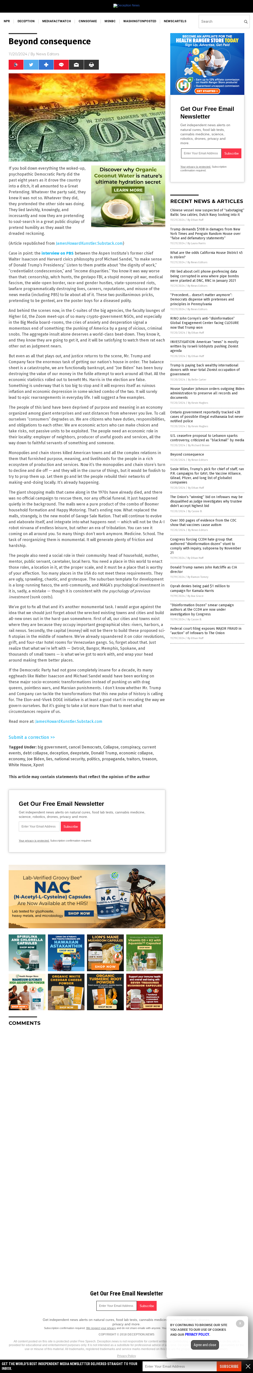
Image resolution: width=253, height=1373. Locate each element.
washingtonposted (139, 21)
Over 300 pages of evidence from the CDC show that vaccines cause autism (203, 522)
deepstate (79, 753)
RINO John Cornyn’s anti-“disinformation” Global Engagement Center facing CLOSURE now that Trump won (204, 322)
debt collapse (35, 753)
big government (52, 747)
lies (49, 759)
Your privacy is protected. (34, 840)
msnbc (110, 21)
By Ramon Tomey (198, 577)
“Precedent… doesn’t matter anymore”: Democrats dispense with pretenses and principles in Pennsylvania (202, 299)
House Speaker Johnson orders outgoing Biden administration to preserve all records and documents (207, 393)
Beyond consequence (187, 454)
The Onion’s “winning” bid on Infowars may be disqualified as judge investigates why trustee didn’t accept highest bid (206, 501)
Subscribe (229, 1366)
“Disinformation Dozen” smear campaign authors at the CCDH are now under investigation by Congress (202, 609)
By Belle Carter (197, 379)
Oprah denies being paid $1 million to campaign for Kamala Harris (200, 588)
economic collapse (136, 753)
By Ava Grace (196, 596)
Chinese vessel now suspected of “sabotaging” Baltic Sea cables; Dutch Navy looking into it (207, 212)
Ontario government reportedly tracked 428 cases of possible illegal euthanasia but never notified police (207, 416)
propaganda (113, 759)
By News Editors (197, 262)
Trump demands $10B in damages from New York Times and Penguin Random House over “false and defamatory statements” (205, 233)
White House (20, 765)
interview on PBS (58, 253)
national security (69, 759)
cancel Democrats (85, 747)
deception (26, 21)
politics (93, 759)
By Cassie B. (195, 511)
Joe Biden (35, 759)
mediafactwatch (56, 21)
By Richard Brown (199, 445)
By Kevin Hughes (198, 402)
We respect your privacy (101, 1328)
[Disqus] (87, 1091)
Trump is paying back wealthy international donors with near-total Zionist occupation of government (205, 369)
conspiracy (130, 747)
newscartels (175, 21)
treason (149, 759)
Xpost (38, 765)
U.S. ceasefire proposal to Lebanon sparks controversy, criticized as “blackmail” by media (207, 438)
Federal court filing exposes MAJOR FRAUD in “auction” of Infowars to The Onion (205, 630)
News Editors (47, 54)
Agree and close (205, 1345)
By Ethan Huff (195, 220)
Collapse (111, 747)
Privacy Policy (126, 1356)
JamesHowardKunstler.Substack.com (89, 243)
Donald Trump (104, 753)
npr (7, 21)
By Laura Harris (197, 243)
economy (17, 759)
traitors (133, 759)
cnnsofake (88, 21)
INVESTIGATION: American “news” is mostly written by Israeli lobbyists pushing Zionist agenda (204, 346)
